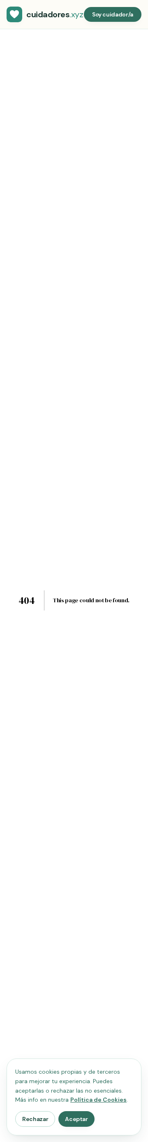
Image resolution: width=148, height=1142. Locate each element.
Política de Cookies (98, 1099)
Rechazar (35, 1119)
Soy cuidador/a (112, 14)
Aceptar (76, 1119)
